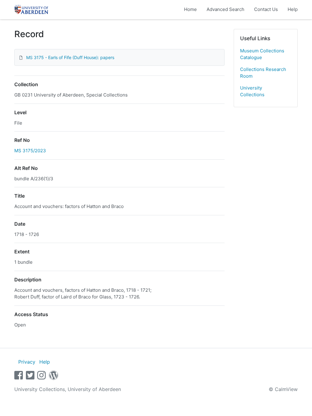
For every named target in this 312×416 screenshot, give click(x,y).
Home (190, 9)
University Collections (252, 91)
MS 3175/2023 (30, 150)
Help (293, 9)
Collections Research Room (263, 72)
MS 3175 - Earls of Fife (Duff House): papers (70, 57)
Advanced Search (225, 9)
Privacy (26, 362)
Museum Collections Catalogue (262, 54)
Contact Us (266, 9)
